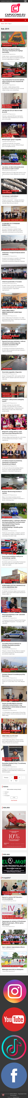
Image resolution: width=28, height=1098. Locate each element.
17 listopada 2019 (6, 710)
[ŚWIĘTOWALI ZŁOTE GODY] (14, 726)
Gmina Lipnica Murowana (9, 916)
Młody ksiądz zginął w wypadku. (11, 139)
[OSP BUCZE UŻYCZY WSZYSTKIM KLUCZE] (14, 101)
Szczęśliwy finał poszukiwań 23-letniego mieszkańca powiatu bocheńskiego (11, 645)
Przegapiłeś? (6, 878)
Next (16, 780)
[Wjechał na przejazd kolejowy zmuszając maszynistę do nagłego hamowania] (14, 39)
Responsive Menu (25, 1)
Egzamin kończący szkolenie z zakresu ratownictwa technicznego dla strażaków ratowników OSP (13, 343)
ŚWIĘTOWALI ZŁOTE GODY (10, 736)
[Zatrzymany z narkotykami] (14, 186)
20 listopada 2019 (6, 435)
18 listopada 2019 (6, 618)
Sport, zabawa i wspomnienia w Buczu (13, 947)
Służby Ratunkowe (7, 45)
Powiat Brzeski (14, 43)
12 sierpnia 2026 (6, 900)
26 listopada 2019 (6, 283)
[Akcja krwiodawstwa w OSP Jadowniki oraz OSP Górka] (14, 605)
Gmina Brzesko (6, 43)
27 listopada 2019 (6, 256)
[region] (14, 829)
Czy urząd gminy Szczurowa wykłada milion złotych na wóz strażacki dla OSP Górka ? (13, 81)
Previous (6, 777)
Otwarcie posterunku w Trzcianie (12, 281)
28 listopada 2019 (6, 198)
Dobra (6, 793)
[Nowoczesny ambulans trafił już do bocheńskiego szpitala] (14, 546)
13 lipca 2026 (5, 971)
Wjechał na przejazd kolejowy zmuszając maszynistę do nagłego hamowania (12, 50)
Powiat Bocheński (17, 917)
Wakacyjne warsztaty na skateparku (12, 969)
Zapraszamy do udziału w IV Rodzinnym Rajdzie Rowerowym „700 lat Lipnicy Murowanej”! (14, 923)
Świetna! (7, 792)
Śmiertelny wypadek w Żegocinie (12, 372)
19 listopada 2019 (6, 560)
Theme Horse (16, 1097)
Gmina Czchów (6, 134)
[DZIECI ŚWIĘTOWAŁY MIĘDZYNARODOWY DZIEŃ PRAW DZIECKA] (14, 301)
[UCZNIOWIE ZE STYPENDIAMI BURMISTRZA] (14, 214)
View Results (14, 800)
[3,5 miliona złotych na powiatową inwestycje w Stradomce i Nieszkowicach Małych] (14, 451)
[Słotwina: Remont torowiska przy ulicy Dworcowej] (14, 664)
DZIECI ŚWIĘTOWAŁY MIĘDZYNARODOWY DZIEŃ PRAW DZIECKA (12, 312)
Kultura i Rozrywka (16, 730)
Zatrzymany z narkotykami (10, 196)
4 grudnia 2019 (5, 85)
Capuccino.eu (12, 54)
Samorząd (22, 249)
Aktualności (6, 669)
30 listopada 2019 (6, 170)
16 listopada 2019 (6, 766)
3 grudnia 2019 (5, 114)
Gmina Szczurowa (7, 74)
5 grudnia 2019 (5, 54)
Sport (22, 428)
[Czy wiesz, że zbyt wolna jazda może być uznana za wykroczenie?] (14, 157)
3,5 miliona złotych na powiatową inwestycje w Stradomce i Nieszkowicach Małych (12, 462)
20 (11, 780)
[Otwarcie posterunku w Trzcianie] (14, 272)
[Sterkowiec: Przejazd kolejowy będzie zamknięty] (14, 243)
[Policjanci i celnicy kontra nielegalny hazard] (14, 390)
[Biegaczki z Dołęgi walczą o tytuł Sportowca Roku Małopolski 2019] (14, 422)
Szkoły (21, 220)
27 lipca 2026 (5, 926)
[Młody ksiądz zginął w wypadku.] (14, 130)
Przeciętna (7, 795)
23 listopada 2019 (6, 346)
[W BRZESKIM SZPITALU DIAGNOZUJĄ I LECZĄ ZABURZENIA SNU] (14, 576)
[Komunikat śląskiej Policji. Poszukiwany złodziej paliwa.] (14, 753)
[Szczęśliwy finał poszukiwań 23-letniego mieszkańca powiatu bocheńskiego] (14, 634)
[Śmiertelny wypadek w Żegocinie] (14, 362)
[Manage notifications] (3, 1095)
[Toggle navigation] (3, 20)
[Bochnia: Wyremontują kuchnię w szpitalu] (14, 482)
